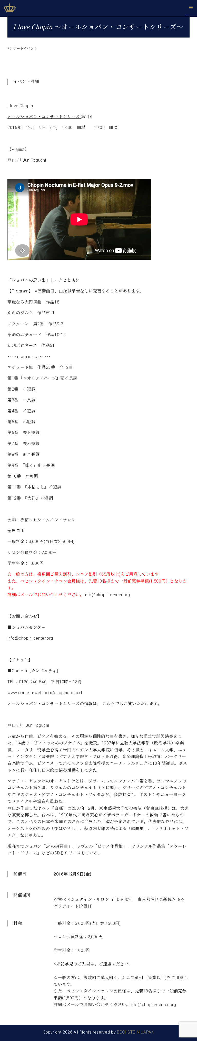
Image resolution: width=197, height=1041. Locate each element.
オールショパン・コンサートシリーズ (43, 116)
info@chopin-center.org (107, 594)
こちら (108, 703)
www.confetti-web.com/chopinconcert (44, 692)
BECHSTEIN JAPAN (135, 1032)
